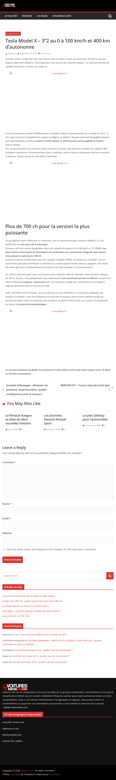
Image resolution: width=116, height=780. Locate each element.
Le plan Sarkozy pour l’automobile (95, 417)
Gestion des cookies (12, 741)
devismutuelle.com (12, 734)
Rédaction (12, 53)
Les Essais (42, 15)
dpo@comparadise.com (15, 707)
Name (6, 504)
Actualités (11, 15)
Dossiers (27, 15)
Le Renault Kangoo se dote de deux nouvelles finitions (18, 419)
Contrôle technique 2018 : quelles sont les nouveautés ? (44, 650)
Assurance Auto (62, 15)
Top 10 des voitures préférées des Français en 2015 (40, 634)
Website (7, 533)
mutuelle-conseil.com (13, 722)
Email (6, 518)
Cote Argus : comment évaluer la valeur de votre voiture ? (31, 611)
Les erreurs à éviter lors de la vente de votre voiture (28, 596)
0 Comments (45, 53)
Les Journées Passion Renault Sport (55, 419)
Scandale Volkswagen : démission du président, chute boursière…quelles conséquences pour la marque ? (27, 390)
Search (110, 575)
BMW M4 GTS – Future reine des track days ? (85, 387)
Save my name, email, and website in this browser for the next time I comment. (51, 549)
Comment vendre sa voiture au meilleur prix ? (25, 606)
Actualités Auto (13, 34)
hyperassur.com (10, 728)
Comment (9, 462)
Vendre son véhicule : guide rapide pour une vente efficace (32, 601)
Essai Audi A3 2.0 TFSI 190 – (16, 616)
